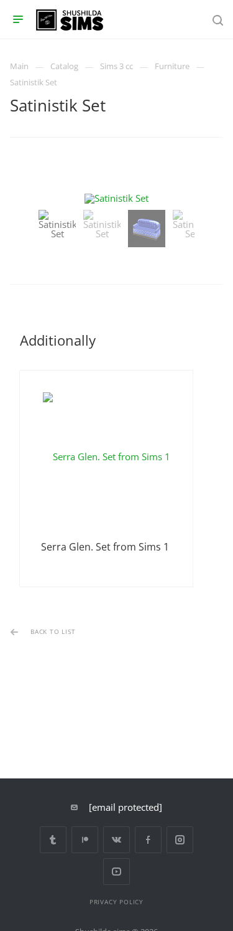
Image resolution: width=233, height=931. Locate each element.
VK (116, 839)
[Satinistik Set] (116, 198)
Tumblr (53, 839)
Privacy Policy (116, 901)
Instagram (180, 839)
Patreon (84, 839)
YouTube (116, 871)
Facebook (148, 839)
